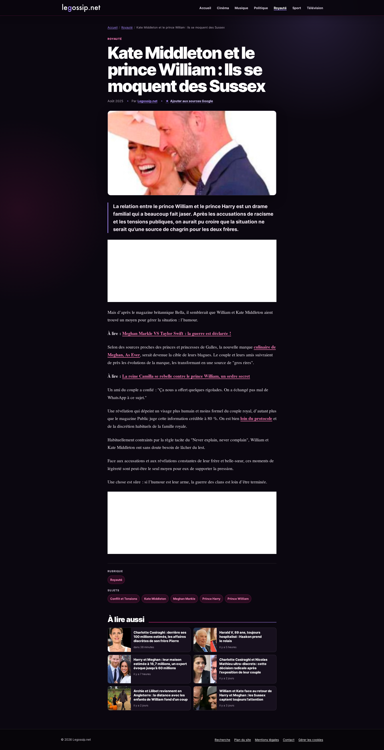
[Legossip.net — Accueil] (81, 8)
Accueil (205, 8)
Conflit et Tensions (123, 598)
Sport (296, 8)
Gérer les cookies (310, 740)
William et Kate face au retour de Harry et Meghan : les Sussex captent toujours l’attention (245, 695)
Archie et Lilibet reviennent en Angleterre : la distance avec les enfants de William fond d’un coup (161, 695)
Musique (241, 8)
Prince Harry (211, 598)
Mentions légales (267, 740)
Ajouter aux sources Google (191, 101)
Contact (288, 740)
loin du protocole (256, 418)
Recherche (222, 740)
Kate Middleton (155, 598)
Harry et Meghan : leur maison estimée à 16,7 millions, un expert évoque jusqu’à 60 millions (160, 664)
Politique (261, 8)
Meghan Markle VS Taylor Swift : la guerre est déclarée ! (176, 333)
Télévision (315, 8)
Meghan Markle (184, 598)
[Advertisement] (192, 271)
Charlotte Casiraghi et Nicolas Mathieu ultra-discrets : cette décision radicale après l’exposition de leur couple (243, 666)
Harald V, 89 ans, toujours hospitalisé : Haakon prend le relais (240, 636)
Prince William (238, 598)
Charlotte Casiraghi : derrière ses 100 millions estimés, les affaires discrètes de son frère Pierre (160, 636)
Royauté (280, 8)
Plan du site (242, 740)
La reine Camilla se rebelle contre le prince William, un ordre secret (186, 376)
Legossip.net (147, 101)
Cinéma (223, 8)
